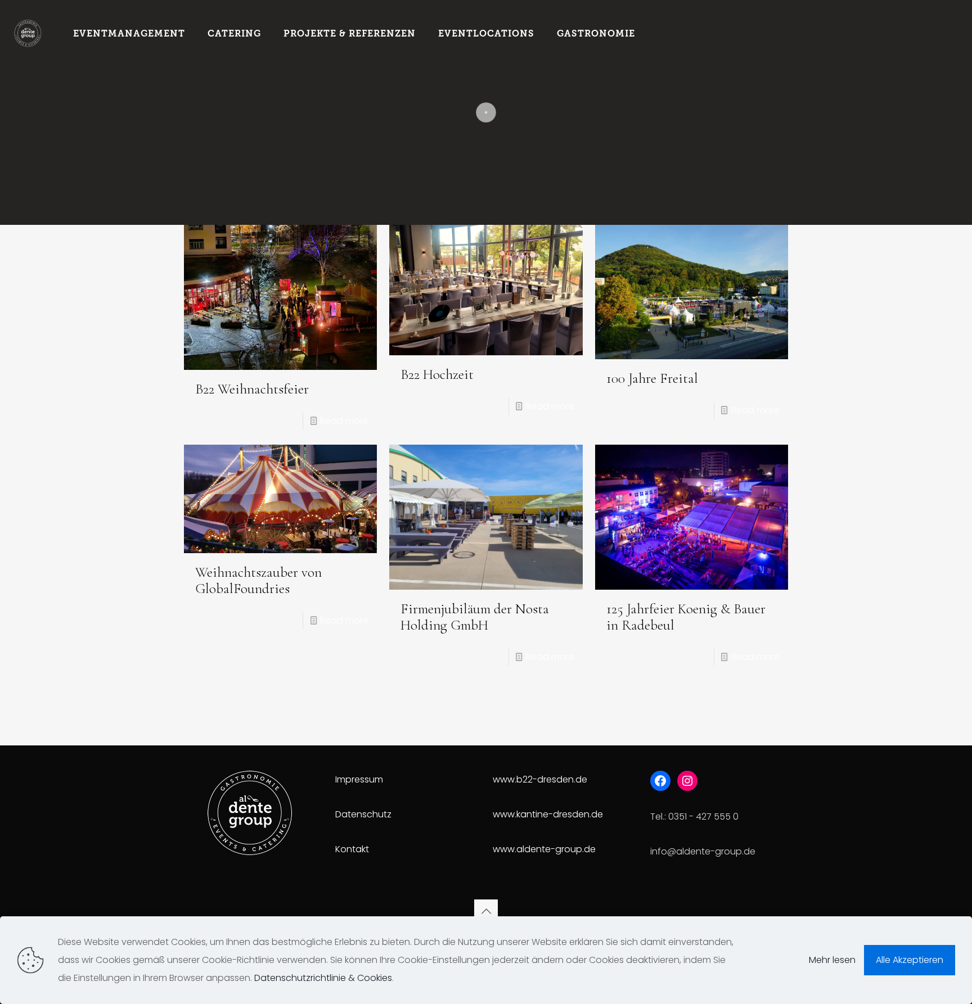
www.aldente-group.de (544, 849)
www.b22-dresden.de (540, 779)
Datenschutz (363, 814)
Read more (344, 420)
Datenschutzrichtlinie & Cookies (323, 977)
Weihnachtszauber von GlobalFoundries (258, 580)
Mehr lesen (832, 959)
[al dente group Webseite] (28, 33)
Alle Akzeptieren (909, 959)
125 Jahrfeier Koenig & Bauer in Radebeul (686, 617)
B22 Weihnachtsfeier (252, 389)
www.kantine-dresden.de (548, 814)
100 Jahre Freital (652, 378)
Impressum (359, 779)
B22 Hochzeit (437, 374)
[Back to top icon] (486, 911)
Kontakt (352, 849)
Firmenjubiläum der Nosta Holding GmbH (474, 617)
